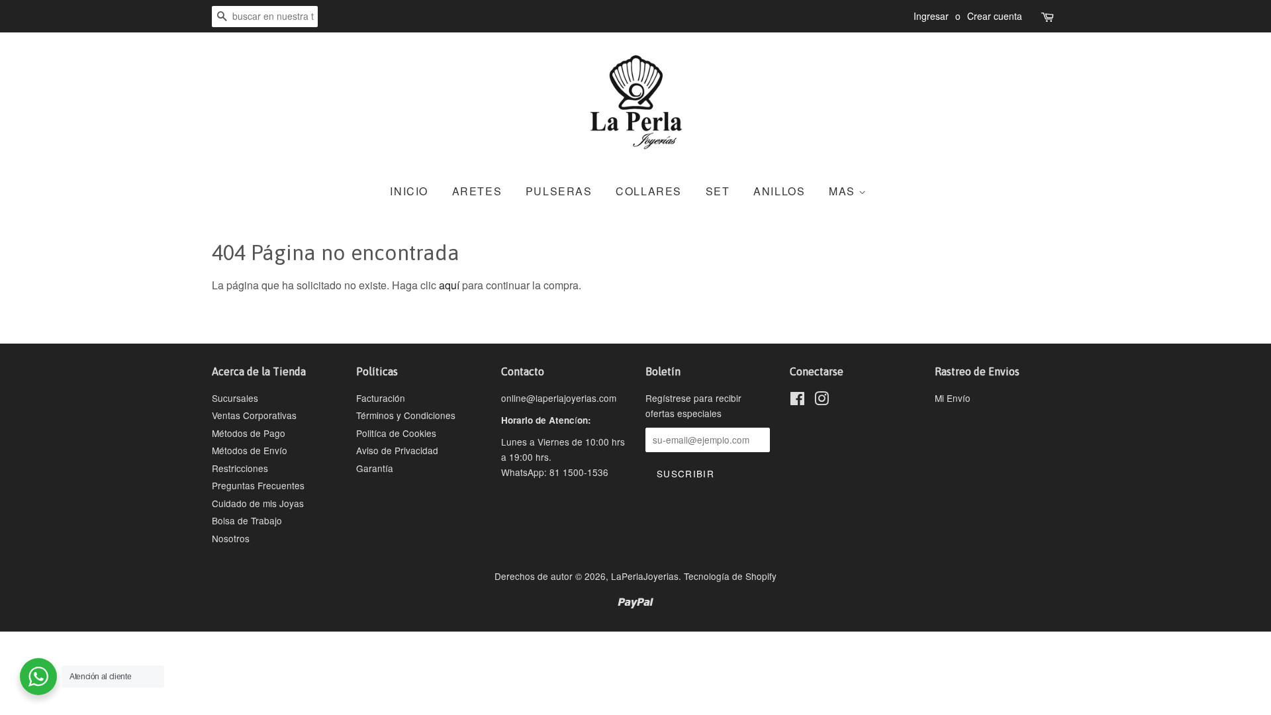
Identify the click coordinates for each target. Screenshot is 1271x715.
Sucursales (235, 398)
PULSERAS (559, 191)
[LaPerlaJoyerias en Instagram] (821, 400)
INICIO (409, 191)
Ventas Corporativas (254, 415)
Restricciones (240, 468)
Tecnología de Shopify (730, 576)
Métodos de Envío (249, 450)
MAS (844, 191)
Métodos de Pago (248, 433)
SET (718, 191)
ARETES (477, 191)
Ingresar (931, 16)
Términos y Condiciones (405, 415)
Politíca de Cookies (396, 433)
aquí (449, 285)
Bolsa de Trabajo (247, 520)
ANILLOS (779, 191)
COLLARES (649, 191)
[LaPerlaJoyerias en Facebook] (797, 400)
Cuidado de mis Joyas (258, 503)
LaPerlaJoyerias (645, 576)
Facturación (380, 398)
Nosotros (231, 538)
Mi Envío (952, 398)
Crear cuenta (994, 16)
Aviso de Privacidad (397, 450)
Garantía (374, 468)
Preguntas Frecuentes (258, 485)
